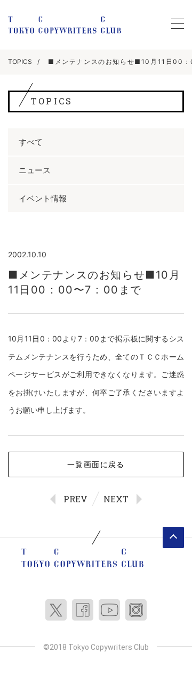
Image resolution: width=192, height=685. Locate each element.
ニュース (35, 170)
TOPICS (20, 62)
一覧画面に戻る (96, 464)
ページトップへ (173, 537)
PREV (75, 498)
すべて (31, 142)
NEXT (116, 498)
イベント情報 (43, 198)
